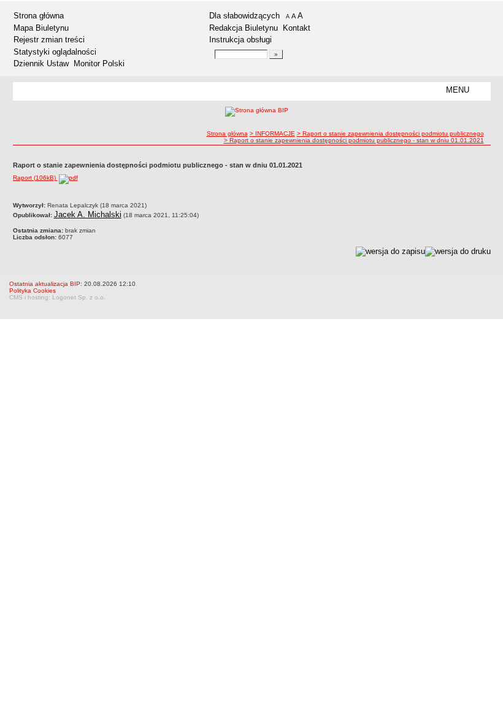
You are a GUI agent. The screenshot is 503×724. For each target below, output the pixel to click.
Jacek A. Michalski (87, 214)
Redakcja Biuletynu (243, 28)
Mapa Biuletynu (41, 28)
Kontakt (296, 28)
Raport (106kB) (35, 177)
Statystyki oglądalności (54, 51)
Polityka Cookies (32, 290)
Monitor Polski (99, 63)
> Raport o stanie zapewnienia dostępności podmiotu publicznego (390, 133)
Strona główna (38, 15)
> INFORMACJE (272, 133)
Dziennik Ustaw (41, 63)
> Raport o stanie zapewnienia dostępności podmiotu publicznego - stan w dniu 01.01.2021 (354, 140)
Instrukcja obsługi (240, 39)
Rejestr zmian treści (49, 39)
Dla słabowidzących (244, 15)
